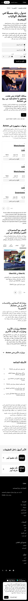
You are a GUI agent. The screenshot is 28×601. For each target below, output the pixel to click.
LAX (23, 150)
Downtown (20, 192)
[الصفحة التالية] (3, 208)
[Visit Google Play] (21, 580)
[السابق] (20, 292)
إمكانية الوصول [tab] (4, 245)
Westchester (19, 145)
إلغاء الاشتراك (13, 597)
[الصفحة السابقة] (8, 208)
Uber (24, 2)
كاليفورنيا (14, 8)
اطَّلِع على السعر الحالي (14, 159)
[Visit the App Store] (11, 580)
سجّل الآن (7, 2)
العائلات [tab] (16, 245)
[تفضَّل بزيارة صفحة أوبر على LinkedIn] (13, 570)
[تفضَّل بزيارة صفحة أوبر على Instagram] (6, 570)
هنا (12, 593)
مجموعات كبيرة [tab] (23, 245)
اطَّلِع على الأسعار (20, 61)
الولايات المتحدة (22, 8)
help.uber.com (14, 421)
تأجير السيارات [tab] (11, 245)
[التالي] (15, 292)
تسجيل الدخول (14, 2)
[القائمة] (2, 2)
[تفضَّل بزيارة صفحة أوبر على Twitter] (2, 570)
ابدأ (23, 115)
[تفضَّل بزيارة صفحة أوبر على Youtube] (10, 570)
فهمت (6, 597)
